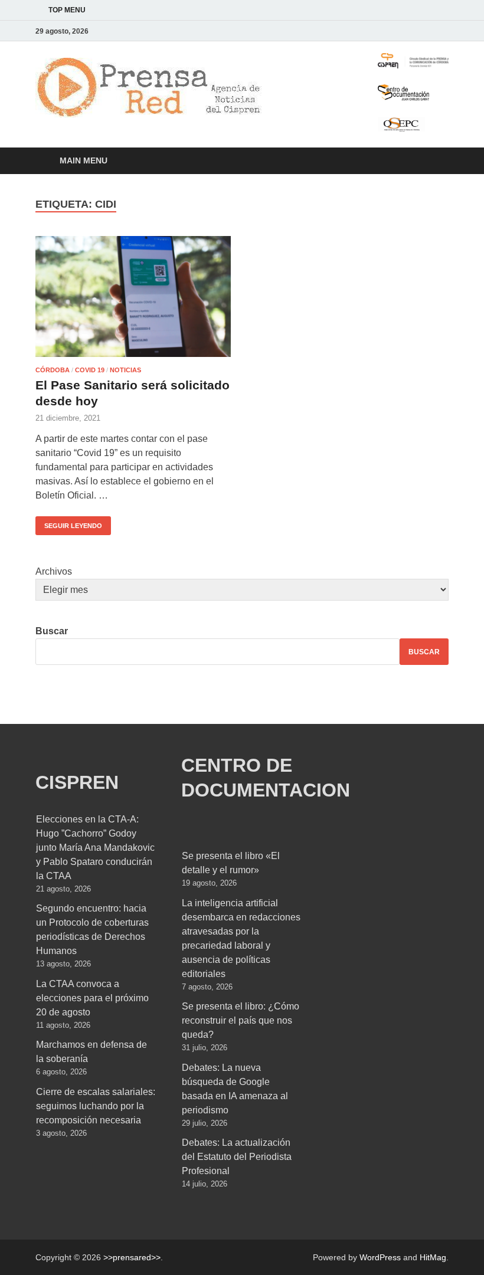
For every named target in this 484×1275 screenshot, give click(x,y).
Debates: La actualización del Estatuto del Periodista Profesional (237, 1157)
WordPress (380, 1257)
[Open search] (437, 161)
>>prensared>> (132, 1257)
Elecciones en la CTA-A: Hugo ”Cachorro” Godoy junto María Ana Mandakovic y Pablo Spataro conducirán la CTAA (95, 847)
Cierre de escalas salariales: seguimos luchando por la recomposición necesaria (95, 1106)
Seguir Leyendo (68, 522)
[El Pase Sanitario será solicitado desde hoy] (133, 296)
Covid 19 (89, 369)
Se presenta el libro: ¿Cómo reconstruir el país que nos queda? (240, 1020)
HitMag (433, 1257)
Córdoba (52, 369)
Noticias (125, 369)
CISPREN (77, 782)
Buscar (51, 631)
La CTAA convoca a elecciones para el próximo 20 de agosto (92, 998)
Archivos (53, 571)
